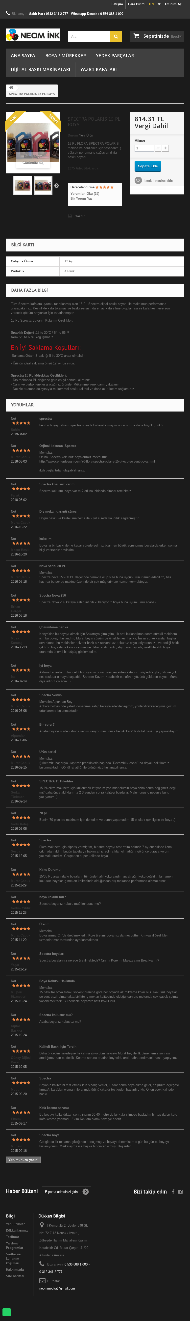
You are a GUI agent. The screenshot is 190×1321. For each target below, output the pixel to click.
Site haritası (15, 1276)
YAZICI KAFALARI (98, 69)
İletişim (117, 4)
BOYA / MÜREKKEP (65, 55)
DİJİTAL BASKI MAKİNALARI (40, 69)
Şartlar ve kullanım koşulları (13, 1258)
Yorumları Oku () (85, 193)
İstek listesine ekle (158, 181)
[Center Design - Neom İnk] (33, 34)
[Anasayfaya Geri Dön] (11, 88)
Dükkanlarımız (17, 1230)
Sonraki (56, 185)
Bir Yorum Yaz (82, 198)
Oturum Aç (173, 4)
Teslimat (12, 1237)
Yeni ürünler (15, 1224)
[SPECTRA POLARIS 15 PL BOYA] (23, 185)
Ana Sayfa (23, 55)
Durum (73, 135)
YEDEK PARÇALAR (115, 55)
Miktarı (140, 141)
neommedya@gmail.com (57, 1288)
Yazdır (80, 216)
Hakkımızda (15, 1269)
